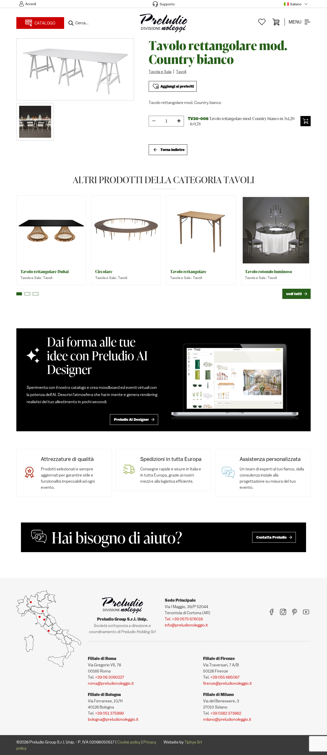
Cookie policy (129, 742)
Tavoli (181, 71)
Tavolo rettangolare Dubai (44, 271)
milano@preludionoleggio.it (227, 719)
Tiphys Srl (193, 742)
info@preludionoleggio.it (186, 625)
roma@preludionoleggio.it (111, 683)
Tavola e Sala (160, 71)
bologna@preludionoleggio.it (113, 719)
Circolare (103, 271)
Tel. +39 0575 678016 (184, 619)
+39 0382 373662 (225, 713)
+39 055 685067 (225, 677)
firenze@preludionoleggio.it (227, 683)
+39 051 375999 (109, 713)
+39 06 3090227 (109, 677)
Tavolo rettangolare (188, 271)
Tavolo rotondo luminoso (268, 271)
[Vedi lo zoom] (75, 69)
